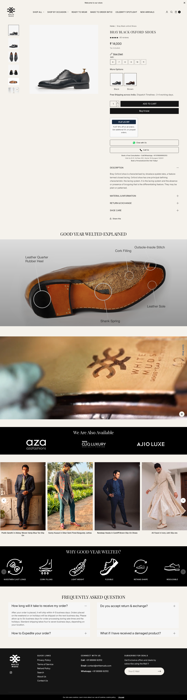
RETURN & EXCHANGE (121, 203)
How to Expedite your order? (31, 633)
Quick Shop (183, 350)
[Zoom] (64, 59)
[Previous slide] (3, 500)
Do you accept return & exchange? (124, 606)
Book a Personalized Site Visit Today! (144, 161)
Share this (117, 219)
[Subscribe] (161, 671)
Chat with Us (141, 143)
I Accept (121, 697)
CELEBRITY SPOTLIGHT (126, 12)
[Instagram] (10, 672)
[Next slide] (183, 500)
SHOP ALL (37, 12)
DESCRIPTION (116, 168)
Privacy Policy (44, 660)
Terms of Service (45, 664)
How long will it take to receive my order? (40, 605)
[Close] (184, 2)
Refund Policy (43, 668)
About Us (41, 676)
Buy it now (144, 111)
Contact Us (42, 680)
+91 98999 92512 (94, 660)
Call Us (146, 150)
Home (112, 26)
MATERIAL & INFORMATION (123, 196)
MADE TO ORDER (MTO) (101, 12)
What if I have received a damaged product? (130, 633)
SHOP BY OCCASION (56, 12)
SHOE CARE (115, 210)
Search (40, 672)
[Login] (167, 12)
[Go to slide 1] (93, 585)
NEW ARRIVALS (147, 12)
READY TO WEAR (79, 12)
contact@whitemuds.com (99, 665)
